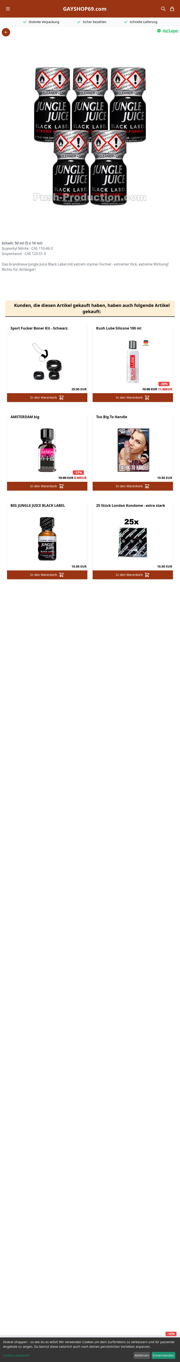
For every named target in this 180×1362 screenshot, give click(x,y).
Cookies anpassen (16, 1355)
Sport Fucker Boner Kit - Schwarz (39, 328)
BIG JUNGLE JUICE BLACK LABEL (38, 505)
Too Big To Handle (111, 416)
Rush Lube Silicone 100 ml (118, 328)
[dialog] (90, 1349)
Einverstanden (163, 1355)
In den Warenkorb (43, 397)
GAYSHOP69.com (85, 8)
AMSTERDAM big (25, 416)
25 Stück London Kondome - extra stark (130, 505)
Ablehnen (142, 1355)
